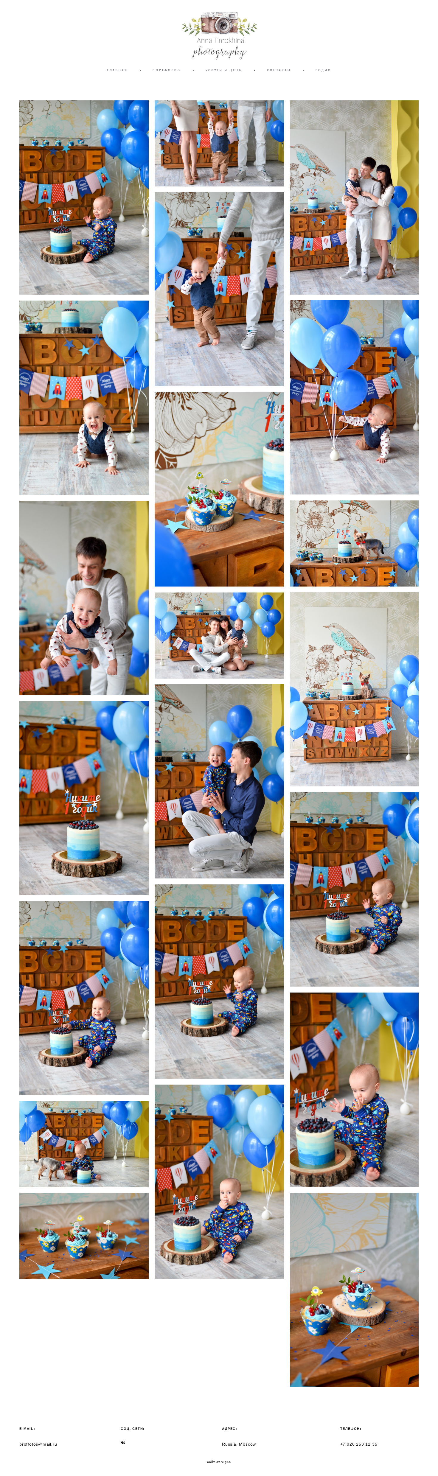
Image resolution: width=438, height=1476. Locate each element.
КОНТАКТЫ (279, 70)
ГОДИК (323, 70)
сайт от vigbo (219, 1462)
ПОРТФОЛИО (167, 70)
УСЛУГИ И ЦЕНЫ (224, 70)
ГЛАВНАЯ (117, 70)
